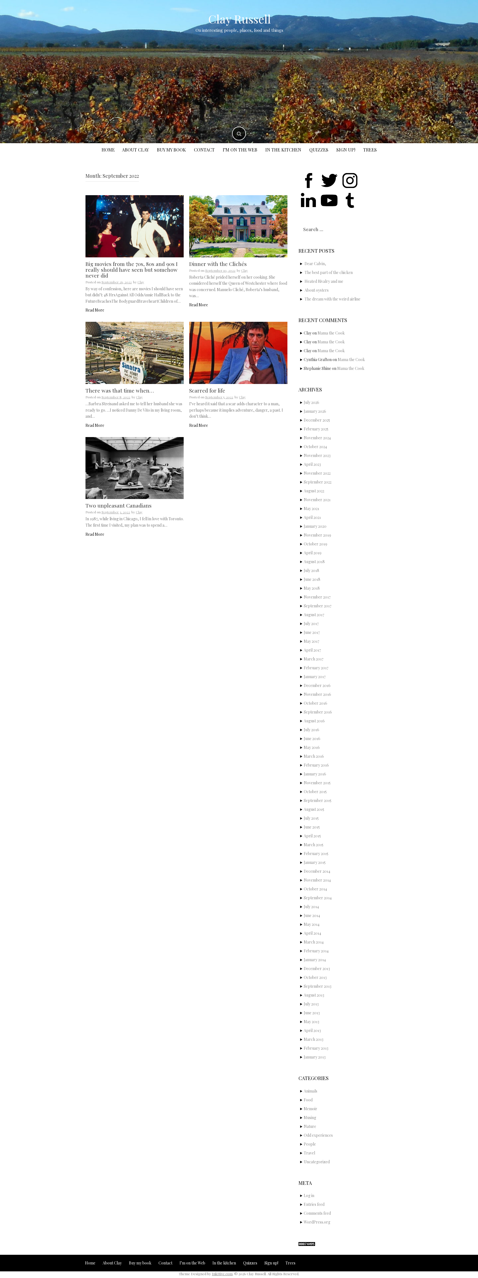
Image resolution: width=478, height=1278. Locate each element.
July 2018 (311, 570)
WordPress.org (317, 1222)
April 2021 (312, 517)
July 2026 (311, 402)
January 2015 (315, 862)
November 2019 (317, 535)
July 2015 (311, 818)
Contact (204, 150)
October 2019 (315, 544)
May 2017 (311, 641)
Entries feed (314, 1204)
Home (108, 150)
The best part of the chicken (329, 272)
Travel (309, 1153)
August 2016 (314, 720)
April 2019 (312, 552)
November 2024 (317, 437)
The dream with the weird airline (332, 299)
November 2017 (317, 597)
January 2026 (315, 411)
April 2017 (312, 650)
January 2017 (315, 676)
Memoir (310, 1108)
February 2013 (316, 1048)
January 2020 (315, 526)
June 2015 (312, 827)
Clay (140, 282)
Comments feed (317, 1213)
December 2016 (317, 685)
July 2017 (311, 623)
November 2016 (317, 694)
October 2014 (315, 889)
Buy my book (171, 150)
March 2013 (313, 1039)
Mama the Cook (331, 333)
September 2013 (317, 986)
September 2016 (318, 712)
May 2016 (312, 747)
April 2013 (312, 1030)
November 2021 (317, 499)
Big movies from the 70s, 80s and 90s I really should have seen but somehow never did (131, 269)
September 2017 (317, 605)
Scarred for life (207, 390)
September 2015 (317, 800)
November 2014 (317, 880)
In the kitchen (283, 150)
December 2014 (317, 871)
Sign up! (345, 150)
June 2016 (312, 738)
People (310, 1144)
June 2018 (312, 579)
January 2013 (315, 1057)
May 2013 (311, 1021)
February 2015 (316, 853)
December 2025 (317, 420)
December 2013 (317, 968)
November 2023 (317, 455)
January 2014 (315, 959)
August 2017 (314, 614)
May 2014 (311, 924)
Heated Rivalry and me (324, 281)
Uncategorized (317, 1161)
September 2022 (317, 482)
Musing (310, 1117)
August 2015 (314, 809)
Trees (370, 150)
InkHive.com (222, 1273)
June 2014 (312, 915)
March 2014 (314, 942)
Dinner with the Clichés (218, 263)
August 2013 (314, 995)
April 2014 (312, 933)
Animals (310, 1091)
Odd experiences (318, 1135)
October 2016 (315, 703)
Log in (309, 1195)
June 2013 (312, 1012)
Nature (310, 1126)
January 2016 (315, 774)
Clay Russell (239, 19)
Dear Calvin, (315, 263)
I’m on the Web (240, 150)
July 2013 (311, 1004)
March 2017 (313, 659)
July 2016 (311, 729)
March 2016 (314, 756)
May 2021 (311, 508)
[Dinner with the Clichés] (238, 225)
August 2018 (314, 561)
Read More (94, 310)
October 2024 (315, 446)
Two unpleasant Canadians (118, 505)
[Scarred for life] (238, 352)
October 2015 (315, 791)
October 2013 (315, 977)
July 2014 (311, 906)
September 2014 (318, 897)
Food (308, 1099)
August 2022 (314, 490)
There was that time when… (119, 390)
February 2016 (316, 765)
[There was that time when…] (134, 352)
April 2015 (312, 835)
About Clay (135, 150)
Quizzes (318, 150)
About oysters (317, 290)
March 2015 (313, 844)
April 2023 (312, 464)
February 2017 (316, 667)
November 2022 (317, 473)
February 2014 (316, 950)
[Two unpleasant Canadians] (134, 467)
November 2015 (317, 782)
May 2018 (312, 588)
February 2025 (316, 429)
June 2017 (312, 632)
